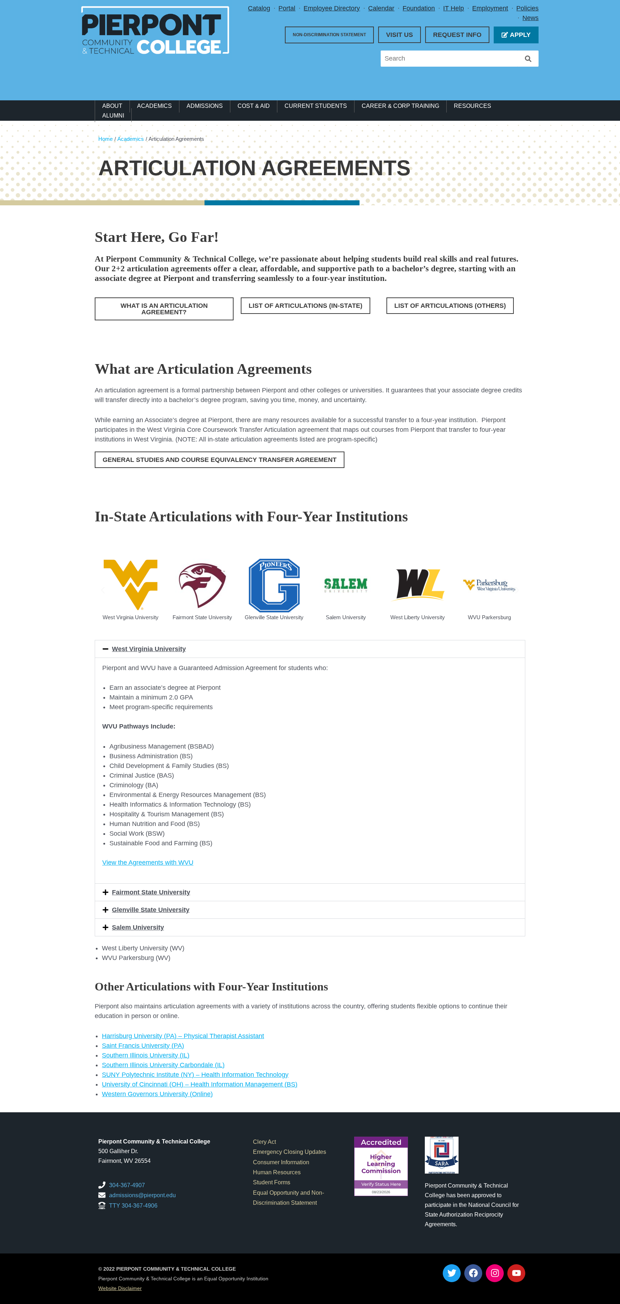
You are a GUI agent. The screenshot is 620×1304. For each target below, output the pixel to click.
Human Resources (277, 1172)
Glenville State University (150, 909)
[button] (102, 590)
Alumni (113, 116)
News (530, 18)
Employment (490, 8)
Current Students (316, 106)
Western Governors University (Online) (157, 1094)
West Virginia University (149, 649)
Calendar (381, 8)
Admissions (205, 106)
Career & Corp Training (400, 106)
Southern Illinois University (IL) (145, 1055)
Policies (527, 8)
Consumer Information (281, 1162)
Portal (286, 8)
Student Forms (271, 1182)
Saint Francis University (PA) (143, 1045)
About (112, 106)
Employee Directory (332, 8)
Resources (472, 106)
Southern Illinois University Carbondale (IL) (163, 1065)
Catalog (259, 8)
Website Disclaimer (120, 1288)
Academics (154, 106)
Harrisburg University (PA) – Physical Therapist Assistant (183, 1036)
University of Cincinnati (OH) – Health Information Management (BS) (199, 1084)
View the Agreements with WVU (147, 862)
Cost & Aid (254, 106)
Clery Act (264, 1141)
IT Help (453, 8)
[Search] (528, 59)
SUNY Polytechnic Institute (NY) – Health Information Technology (195, 1074)
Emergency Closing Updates (289, 1151)
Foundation (419, 8)
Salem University (138, 927)
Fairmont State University (151, 892)
